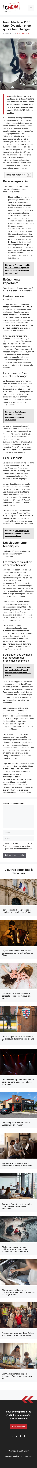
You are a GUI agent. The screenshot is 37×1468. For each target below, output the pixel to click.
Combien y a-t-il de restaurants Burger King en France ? (16, 1123)
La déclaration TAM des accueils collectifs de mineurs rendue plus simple (16, 996)
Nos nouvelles (26, 1456)
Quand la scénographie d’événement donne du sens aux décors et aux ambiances (18, 1082)
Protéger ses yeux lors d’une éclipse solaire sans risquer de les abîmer (18, 1334)
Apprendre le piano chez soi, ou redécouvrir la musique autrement (17, 1164)
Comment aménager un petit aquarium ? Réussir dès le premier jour (17, 1376)
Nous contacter (18, 1427)
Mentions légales (12, 1456)
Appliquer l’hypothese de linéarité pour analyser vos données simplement (17, 1206)
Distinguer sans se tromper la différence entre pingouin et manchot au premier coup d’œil (15, 1249)
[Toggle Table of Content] (28, 175)
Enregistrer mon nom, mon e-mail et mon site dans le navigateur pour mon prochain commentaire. (19, 846)
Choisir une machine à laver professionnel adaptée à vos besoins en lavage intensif (18, 1292)
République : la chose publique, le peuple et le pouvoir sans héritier (16, 911)
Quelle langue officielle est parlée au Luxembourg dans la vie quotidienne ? (18, 1039)
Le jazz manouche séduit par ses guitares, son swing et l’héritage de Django (17, 953)
